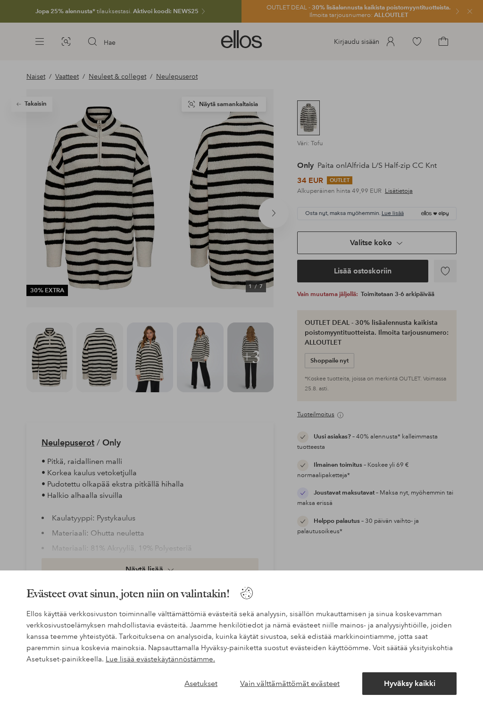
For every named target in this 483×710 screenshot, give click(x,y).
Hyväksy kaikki (409, 683)
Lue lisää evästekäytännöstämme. (160, 659)
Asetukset (200, 683)
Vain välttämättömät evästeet (290, 683)
